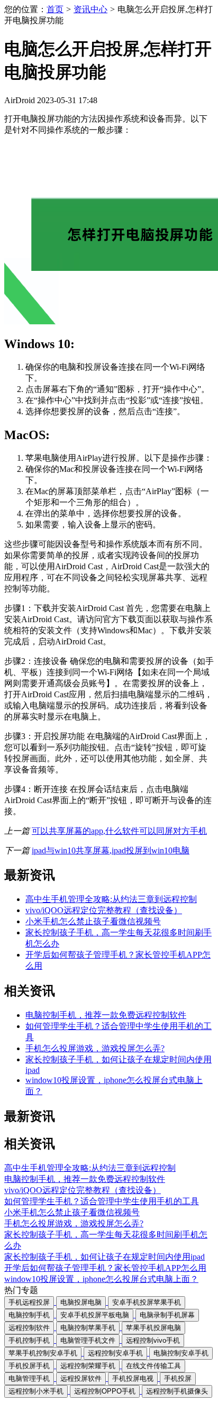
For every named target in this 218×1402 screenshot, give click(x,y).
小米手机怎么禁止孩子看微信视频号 (93, 921)
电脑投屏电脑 (81, 1302)
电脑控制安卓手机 (180, 1353)
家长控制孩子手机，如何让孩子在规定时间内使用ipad (104, 1256)
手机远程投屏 (29, 1302)
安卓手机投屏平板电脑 (94, 1315)
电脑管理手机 (29, 1378)
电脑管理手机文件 (87, 1340)
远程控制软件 (29, 1328)
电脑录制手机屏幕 (167, 1315)
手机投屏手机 (29, 1366)
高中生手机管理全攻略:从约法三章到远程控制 (111, 899)
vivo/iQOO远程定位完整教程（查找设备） (103, 910)
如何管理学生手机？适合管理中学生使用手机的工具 (101, 1201)
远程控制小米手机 (35, 1391)
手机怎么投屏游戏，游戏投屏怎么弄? (95, 1048)
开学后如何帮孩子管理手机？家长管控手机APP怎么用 (105, 1267)
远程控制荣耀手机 (87, 1366)
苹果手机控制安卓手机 (42, 1353)
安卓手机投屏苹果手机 (146, 1302)
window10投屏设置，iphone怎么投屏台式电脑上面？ (101, 1278)
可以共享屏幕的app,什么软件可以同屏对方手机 (119, 830)
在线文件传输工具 (153, 1366)
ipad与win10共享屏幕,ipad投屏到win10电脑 (110, 850)
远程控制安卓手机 (115, 1353)
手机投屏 (178, 1378)
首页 (55, 9)
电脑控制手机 (29, 1315)
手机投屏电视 (132, 1378)
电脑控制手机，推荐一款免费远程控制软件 (105, 1014)
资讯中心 (90, 9)
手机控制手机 (29, 1340)
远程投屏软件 (81, 1378)
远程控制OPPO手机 (104, 1391)
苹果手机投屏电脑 (153, 1328)
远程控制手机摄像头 (177, 1391)
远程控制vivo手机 (153, 1340)
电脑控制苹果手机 (87, 1328)
